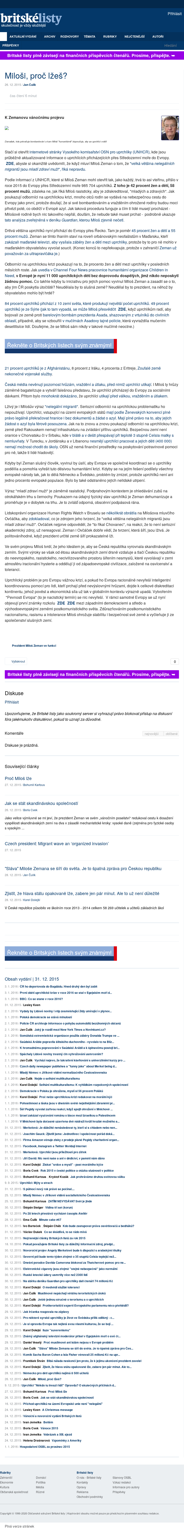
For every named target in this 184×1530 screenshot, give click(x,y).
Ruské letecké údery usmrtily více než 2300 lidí (55, 1275)
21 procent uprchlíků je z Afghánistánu (37, 368)
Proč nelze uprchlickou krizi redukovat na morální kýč (75, 1097)
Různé (40, 1492)
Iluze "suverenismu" (56, 1330)
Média (40, 1487)
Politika (41, 1482)
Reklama (82, 1492)
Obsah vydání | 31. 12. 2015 (32, 979)
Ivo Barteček (32, 1226)
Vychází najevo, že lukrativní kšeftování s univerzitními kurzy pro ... (79, 1060)
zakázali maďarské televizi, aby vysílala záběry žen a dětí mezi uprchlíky (66, 242)
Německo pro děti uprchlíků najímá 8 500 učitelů (56, 1373)
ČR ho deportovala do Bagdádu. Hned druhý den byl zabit (58, 986)
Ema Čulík (30, 1219)
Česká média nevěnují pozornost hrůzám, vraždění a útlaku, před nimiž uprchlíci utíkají (78, 384)
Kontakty (82, 1482)
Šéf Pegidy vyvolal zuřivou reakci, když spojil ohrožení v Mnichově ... (66, 1109)
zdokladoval (39, 518)
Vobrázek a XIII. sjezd (57, 1434)
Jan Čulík (29, 84)
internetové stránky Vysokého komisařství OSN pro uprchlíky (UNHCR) (89, 152)
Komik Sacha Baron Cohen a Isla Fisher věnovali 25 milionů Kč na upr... (71, 1354)
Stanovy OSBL (122, 1477)
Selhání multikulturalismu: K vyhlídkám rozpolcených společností (83, 1084)
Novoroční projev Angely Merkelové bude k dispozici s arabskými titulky (72, 1250)
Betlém (48, 1422)
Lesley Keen (31, 1005)
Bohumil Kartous (34, 785)
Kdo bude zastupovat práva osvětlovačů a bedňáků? (98, 1226)
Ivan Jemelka (32, 1422)
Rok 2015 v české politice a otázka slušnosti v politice (77, 1170)
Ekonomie (6, 1482)
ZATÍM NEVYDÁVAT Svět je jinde (70, 1201)
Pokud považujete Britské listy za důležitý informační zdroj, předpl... (69, 1244)
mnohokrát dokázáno (59, 396)
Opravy (81, 1487)
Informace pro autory (126, 1487)
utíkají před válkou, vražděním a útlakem (133, 396)
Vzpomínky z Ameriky (66, 1440)
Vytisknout (18, 661)
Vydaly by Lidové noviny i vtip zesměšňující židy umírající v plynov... (66, 1011)
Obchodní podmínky (90, 1497)
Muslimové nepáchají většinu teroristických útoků (72, 1293)
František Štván (34, 1361)
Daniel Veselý (32, 1342)
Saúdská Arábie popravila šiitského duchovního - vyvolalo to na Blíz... (67, 1042)
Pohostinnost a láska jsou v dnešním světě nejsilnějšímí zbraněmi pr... (67, 1103)
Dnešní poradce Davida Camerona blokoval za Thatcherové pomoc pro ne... (74, 1262)
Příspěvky (10, 45)
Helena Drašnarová (36, 1440)
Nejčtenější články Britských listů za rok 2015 (54, 1238)
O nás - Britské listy (89, 1477)
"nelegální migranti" (61, 406)
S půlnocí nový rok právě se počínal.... (49, 1189)
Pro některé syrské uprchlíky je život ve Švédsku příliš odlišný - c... (68, 1317)
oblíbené (172, 733)
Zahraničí (6, 1477)
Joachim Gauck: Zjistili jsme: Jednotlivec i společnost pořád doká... (69, 1134)
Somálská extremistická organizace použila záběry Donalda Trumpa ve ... (69, 1035)
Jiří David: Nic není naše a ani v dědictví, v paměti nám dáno (64, 1158)
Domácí (41, 1477)
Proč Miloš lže (18, 778)
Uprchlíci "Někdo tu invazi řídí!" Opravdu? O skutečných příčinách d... (69, 1385)
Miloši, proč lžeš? (49, 1379)
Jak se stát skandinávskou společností (41, 803)
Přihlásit (174, 13)
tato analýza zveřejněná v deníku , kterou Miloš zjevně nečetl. (64, 220)
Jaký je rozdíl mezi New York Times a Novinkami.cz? (70, 1029)
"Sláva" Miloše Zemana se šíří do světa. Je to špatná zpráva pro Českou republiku (83, 868)
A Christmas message (57, 1410)
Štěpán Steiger (33, 1207)
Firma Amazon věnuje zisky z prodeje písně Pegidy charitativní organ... (71, 1140)
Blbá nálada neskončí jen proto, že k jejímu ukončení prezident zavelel (94, 1361)
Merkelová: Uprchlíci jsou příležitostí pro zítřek (54, 1152)
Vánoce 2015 (49, 1428)
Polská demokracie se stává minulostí (46, 1017)
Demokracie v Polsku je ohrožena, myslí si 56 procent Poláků (61, 1091)
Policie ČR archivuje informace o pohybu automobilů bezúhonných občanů (70, 1023)
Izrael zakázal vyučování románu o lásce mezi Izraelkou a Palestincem (67, 1115)
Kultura (4, 1487)
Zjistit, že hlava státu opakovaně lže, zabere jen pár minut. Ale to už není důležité (82, 893)
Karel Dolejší (31, 900)
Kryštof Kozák (59, 1177)
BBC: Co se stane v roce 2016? (41, 999)
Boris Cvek (30, 810)
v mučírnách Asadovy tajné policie (92, 320)
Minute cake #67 (50, 1219)
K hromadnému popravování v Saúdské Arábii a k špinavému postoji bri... (70, 1048)
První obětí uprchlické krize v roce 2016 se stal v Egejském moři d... (66, 992)
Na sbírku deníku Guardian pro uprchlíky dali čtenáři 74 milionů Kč (68, 1281)
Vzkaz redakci (122, 1482)
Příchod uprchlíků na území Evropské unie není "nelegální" (63, 1404)
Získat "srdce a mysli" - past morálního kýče (73, 1164)
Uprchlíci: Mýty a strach (36, 1183)
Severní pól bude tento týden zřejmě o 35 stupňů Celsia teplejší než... (69, 1256)
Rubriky (110, 36)
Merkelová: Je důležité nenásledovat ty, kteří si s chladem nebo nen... (70, 1127)
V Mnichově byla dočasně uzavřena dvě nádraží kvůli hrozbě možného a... (70, 1121)
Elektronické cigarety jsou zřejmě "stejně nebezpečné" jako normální (70, 1269)
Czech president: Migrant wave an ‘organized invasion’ (57, 843)
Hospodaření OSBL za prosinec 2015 (45, 1446)
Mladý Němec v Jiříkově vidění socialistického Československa (66, 1195)
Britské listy (33, 20)
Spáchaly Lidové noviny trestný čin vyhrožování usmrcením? (61, 1054)
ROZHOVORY (69, 36)
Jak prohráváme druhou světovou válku (97, 1177)
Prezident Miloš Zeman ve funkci (34, 645)
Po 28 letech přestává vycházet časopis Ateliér (55, 1213)
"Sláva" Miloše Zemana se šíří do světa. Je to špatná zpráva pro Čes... (85, 1348)
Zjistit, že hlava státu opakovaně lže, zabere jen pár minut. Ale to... (87, 1367)
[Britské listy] (61, 347)
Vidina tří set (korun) (59, 1207)
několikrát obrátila (121, 513)
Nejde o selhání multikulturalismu (57, 1078)
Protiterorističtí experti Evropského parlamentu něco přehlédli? (86, 1305)
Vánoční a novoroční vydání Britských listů (52, 1416)
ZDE (10, 163)
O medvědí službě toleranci (61, 1287)
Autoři (157, 36)
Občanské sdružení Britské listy (46, 1513)
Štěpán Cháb (52, 1226)
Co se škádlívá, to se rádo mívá (65, 1232)
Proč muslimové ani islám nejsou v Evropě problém (79, 1342)
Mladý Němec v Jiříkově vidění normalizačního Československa (63, 1072)
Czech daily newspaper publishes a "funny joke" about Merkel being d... (68, 1066)
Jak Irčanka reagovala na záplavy (46, 1311)
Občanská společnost (14, 1492)
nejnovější (152, 733)
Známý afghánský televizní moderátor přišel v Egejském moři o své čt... (72, 1336)
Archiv (49, 36)
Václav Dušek (32, 1232)
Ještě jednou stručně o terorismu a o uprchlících (71, 1299)
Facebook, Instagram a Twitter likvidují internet (54, 1146)
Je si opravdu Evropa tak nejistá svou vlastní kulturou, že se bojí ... (68, 1324)
